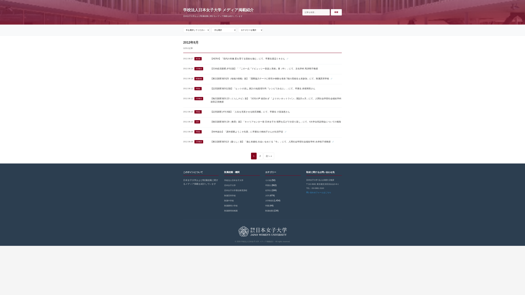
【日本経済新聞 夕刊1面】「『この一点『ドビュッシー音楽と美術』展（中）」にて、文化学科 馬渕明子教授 (264, 68)
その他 (268, 180)
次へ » (269, 156)
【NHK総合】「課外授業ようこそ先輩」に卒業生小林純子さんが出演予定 (247, 132)
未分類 (198, 59)
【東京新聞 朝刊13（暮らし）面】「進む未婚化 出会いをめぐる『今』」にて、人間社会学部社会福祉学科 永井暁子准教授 (271, 142)
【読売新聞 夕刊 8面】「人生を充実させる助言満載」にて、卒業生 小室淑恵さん (250, 112)
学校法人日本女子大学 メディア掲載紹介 (218, 10)
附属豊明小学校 (231, 206)
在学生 (268, 190)
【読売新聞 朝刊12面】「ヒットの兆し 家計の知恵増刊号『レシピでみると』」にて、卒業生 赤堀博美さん (263, 88)
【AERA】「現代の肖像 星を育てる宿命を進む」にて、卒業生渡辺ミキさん (248, 58)
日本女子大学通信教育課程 (235, 190)
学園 (267, 206)
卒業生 (198, 88)
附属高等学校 (230, 195)
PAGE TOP (511, 284)
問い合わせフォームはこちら (318, 192)
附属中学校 (229, 201)
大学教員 (199, 69)
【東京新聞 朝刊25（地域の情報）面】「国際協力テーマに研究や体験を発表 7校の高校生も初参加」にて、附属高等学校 (270, 78)
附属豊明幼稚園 (231, 211)
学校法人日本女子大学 (233, 180)
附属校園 (199, 78)
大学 (197, 122)
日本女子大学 (230, 185)
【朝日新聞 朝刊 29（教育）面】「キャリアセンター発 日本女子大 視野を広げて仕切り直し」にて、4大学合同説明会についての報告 (276, 122)
